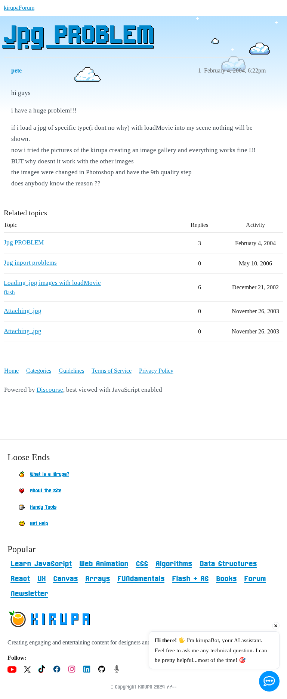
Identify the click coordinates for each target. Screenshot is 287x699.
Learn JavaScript (41, 564)
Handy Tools (43, 507)
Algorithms (173, 564)
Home (11, 370)
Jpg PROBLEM (77, 35)
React (20, 579)
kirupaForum (19, 7)
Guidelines (71, 370)
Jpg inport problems (30, 262)
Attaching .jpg (22, 310)
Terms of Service (112, 370)
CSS (142, 564)
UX (41, 579)
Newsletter (29, 593)
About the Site (45, 491)
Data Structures (228, 564)
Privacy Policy (156, 370)
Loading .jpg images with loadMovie (52, 282)
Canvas (65, 579)
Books (226, 579)
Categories (38, 370)
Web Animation (103, 564)
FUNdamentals (140, 579)
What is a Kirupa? (49, 474)
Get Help (39, 524)
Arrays (97, 579)
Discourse (50, 389)
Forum (255, 579)
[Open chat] (269, 681)
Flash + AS (190, 579)
